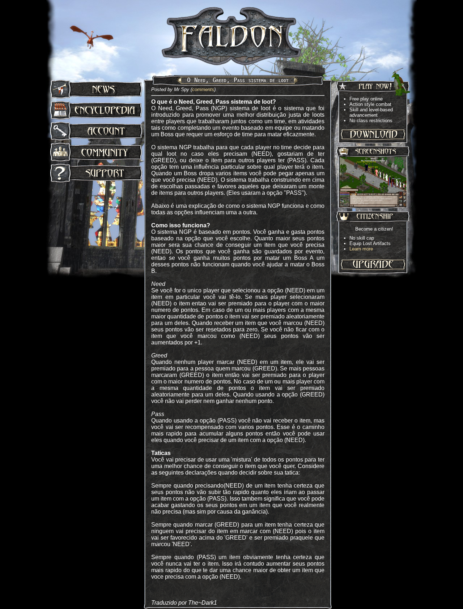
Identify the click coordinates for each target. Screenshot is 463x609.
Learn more (361, 249)
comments (203, 89)
